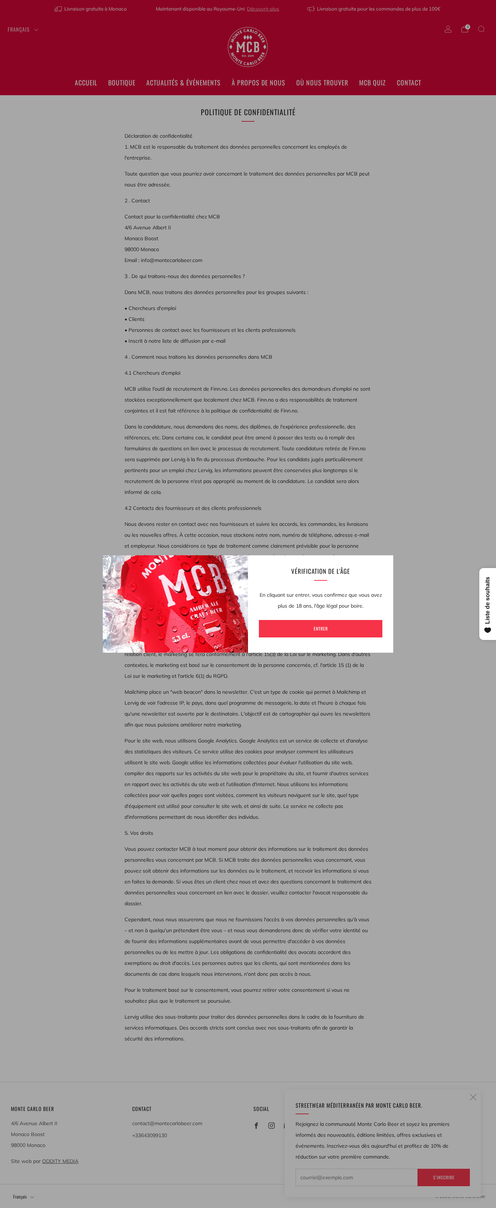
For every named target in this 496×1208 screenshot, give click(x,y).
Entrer (321, 628)
